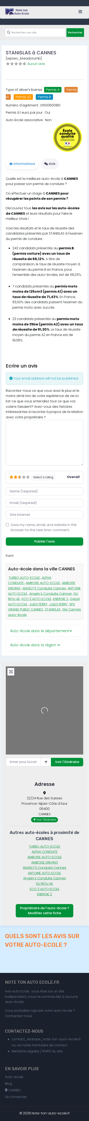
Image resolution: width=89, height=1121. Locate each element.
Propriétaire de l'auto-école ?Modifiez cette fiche (44, 910)
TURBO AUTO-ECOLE (24, 577)
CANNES (13, 1090)
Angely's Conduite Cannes (50, 593)
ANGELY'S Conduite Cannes (44, 588)
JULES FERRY (38, 604)
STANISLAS (52, 609)
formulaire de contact (49, 1045)
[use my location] (45, 762)
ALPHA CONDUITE (45, 851)
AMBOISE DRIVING (44, 862)
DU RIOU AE (44, 883)
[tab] (44, 631)
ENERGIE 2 (60, 598)
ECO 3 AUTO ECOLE (36, 598)
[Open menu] (80, 11)
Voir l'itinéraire (67, 762)
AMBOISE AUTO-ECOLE (43, 583)
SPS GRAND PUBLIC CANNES (41, 607)
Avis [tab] (52, 163)
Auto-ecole (14, 1077)
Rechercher (75, 32)
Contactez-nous (18, 1016)
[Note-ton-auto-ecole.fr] (17, 11)
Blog (8, 1083)
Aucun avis (36, 63)
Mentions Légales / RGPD (31, 1051)
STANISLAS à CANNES (31, 52)
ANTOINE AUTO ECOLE (44, 873)
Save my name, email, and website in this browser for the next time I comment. (44, 527)
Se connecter (16, 1096)
